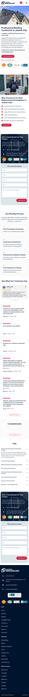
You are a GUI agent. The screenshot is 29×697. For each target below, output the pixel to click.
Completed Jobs (6, 620)
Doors (3, 649)
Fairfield (3, 685)
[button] (26, 3)
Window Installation (6, 646)
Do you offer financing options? (9, 477)
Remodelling (4, 640)
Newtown (4, 689)
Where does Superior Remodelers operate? (11, 464)
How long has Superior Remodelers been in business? (11, 472)
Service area (4, 626)
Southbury (4, 673)
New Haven (4, 670)
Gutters (3, 656)
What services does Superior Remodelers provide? (11, 449)
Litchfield (3, 676)
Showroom (4, 632)
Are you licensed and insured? (8, 468)
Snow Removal (5, 662)
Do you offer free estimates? (8, 461)
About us (3, 629)
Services (3, 613)
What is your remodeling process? (9, 484)
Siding (3, 643)
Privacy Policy (25, 695)
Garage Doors (5, 653)
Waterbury (4, 679)
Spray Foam (4, 659)
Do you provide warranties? (8, 481)
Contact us (4, 623)
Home (3, 610)
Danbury (3, 682)
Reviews (3, 616)
